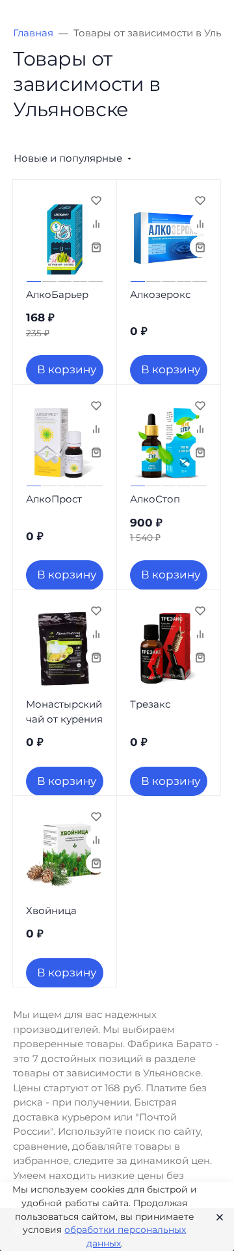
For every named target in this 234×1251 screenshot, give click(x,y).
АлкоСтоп (155, 499)
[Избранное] (96, 200)
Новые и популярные (68, 158)
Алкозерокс (160, 294)
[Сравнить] (96, 223)
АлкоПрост (54, 499)
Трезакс (150, 704)
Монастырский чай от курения (64, 711)
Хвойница (51, 910)
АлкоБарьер (57, 294)
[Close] (215, 1217)
